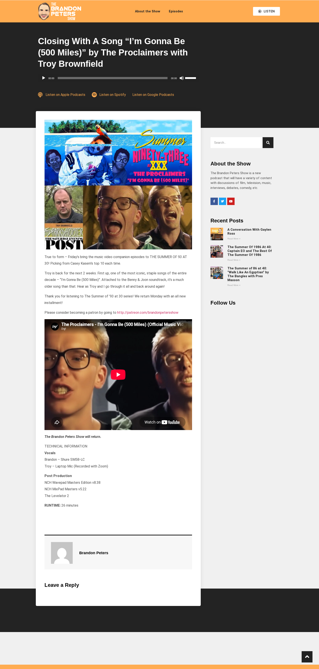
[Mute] (181, 78)
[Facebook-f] (214, 201)
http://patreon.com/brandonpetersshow (147, 312)
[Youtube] (231, 201)
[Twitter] (222, 201)
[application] (118, 78)
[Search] (268, 142)
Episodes (176, 11)
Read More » (233, 238)
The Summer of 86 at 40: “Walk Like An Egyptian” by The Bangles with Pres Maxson (248, 274)
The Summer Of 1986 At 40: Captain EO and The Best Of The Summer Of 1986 (249, 251)
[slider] (191, 78)
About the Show (147, 11)
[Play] (43, 78)
